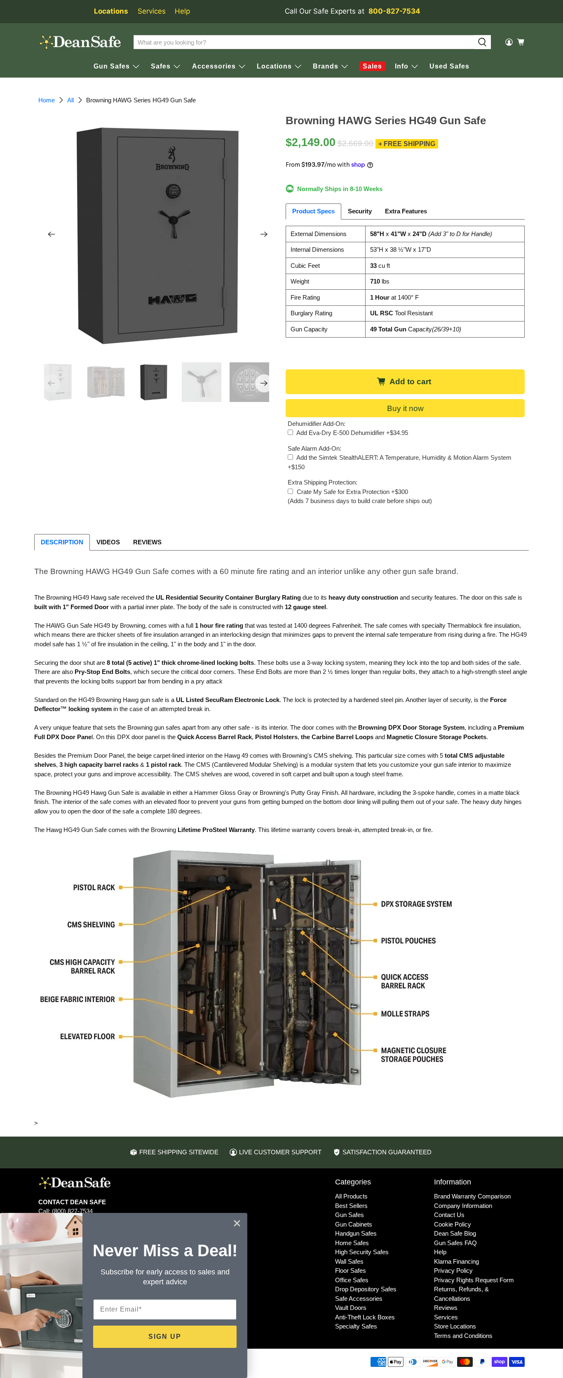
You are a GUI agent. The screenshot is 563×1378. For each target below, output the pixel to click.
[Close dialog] (237, 1223)
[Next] (264, 234)
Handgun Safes (356, 1233)
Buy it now (405, 408)
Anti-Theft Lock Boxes (365, 1317)
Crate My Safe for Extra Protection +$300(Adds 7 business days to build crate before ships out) (360, 496)
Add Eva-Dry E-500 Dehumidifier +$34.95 (351, 432)
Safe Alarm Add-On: (314, 448)
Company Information (463, 1205)
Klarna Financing (456, 1261)
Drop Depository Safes (365, 1289)
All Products (351, 1196)
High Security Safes (362, 1251)
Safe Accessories (358, 1298)
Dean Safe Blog (455, 1233)
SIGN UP (164, 1336)
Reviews (445, 1307)
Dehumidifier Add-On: (316, 423)
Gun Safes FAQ (455, 1242)
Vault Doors (350, 1307)
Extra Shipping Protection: (322, 482)
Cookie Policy (452, 1224)
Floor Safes (350, 1270)
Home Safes (352, 1242)
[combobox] (304, 42)
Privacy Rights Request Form (474, 1279)
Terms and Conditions (463, 1335)
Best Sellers (351, 1205)
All (70, 100)
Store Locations (455, 1326)
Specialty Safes (356, 1326)
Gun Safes (349, 1214)
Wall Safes (349, 1261)
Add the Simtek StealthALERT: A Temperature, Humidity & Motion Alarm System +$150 (399, 462)
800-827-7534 (394, 11)
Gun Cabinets (353, 1224)
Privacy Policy (453, 1270)
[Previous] (51, 234)
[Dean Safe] (80, 42)
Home (46, 100)
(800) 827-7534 (72, 1211)
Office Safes (351, 1279)
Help (182, 11)
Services (152, 11)
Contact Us (449, 1214)
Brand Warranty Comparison (472, 1196)
